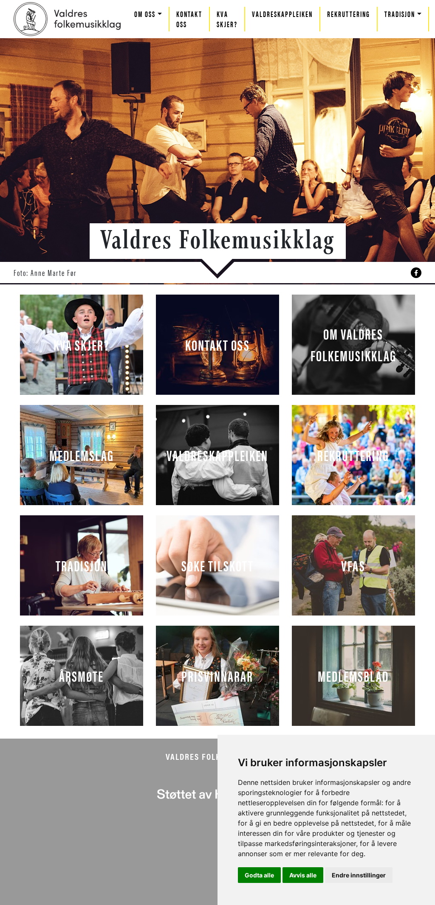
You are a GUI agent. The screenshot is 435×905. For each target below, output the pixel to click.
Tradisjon (399, 13)
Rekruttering (348, 13)
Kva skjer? (227, 18)
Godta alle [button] (259, 875)
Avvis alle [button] (302, 875)
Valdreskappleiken (282, 13)
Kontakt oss (189, 18)
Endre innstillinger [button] (359, 875)
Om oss (144, 13)
